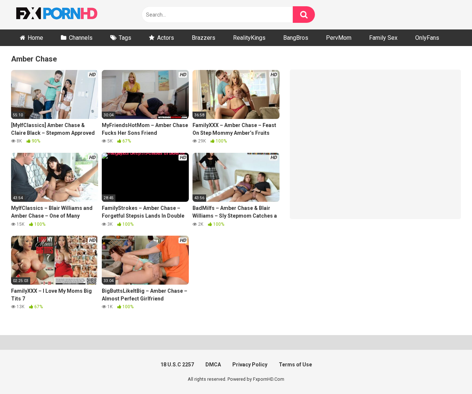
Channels (81, 37)
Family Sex (383, 37)
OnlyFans (427, 37)
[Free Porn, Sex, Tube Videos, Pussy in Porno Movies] (66, 15)
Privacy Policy (249, 364)
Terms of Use (295, 364)
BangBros (295, 37)
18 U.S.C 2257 (177, 364)
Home (35, 37)
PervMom (338, 37)
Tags (125, 37)
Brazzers (203, 37)
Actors (165, 37)
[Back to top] (447, 371)
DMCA (213, 364)
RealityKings (249, 37)
